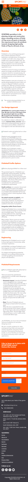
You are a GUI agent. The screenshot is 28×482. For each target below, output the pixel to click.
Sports (3, 442)
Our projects (5, 439)
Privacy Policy (5, 460)
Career (4, 451)
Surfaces (4, 444)
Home (3, 435)
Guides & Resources (7, 455)
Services (4, 446)
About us (4, 437)
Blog (3, 453)
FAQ (3, 457)
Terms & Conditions (7, 462)
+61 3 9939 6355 (8, 408)
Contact (4, 448)
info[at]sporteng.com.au (10, 405)
